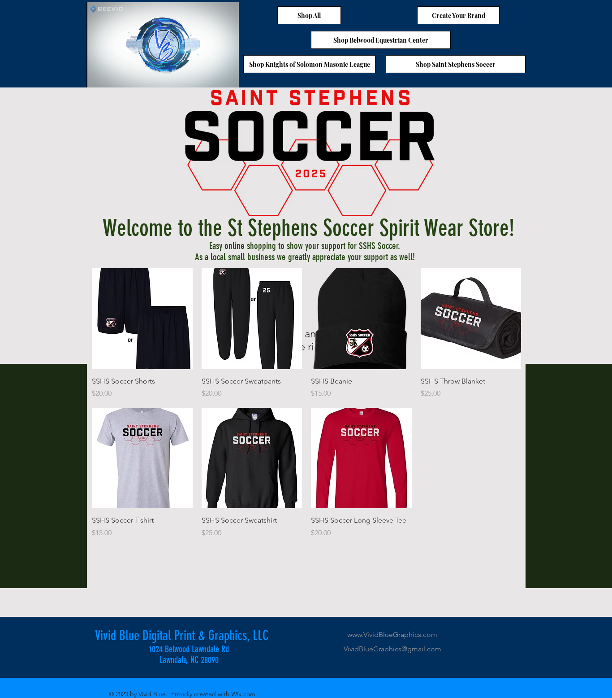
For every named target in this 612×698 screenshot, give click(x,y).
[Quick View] (142, 318)
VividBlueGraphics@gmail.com (392, 649)
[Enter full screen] (227, 75)
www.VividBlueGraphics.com (392, 634)
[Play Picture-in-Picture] (212, 75)
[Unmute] (113, 75)
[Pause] (98, 75)
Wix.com (243, 694)
